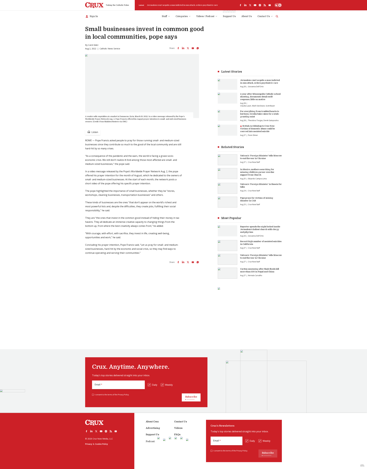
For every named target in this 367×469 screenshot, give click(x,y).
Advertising (153, 428)
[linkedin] (245, 5)
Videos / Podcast (205, 16)
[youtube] (255, 5)
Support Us (152, 434)
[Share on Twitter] (188, 48)
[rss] (264, 5)
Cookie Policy (101, 444)
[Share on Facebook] (178, 48)
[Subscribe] (269, 5)
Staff (164, 16)
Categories (182, 16)
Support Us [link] (229, 16)
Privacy (88, 444)
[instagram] (259, 5)
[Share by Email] (192, 48)
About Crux (152, 421)
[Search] (277, 16)
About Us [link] (246, 16)
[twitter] (250, 5)
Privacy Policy (123, 394)
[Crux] (94, 5)
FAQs (177, 434)
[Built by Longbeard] (362, 465)
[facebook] (240, 5)
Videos (178, 428)
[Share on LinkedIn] (183, 48)
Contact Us (263, 16)
